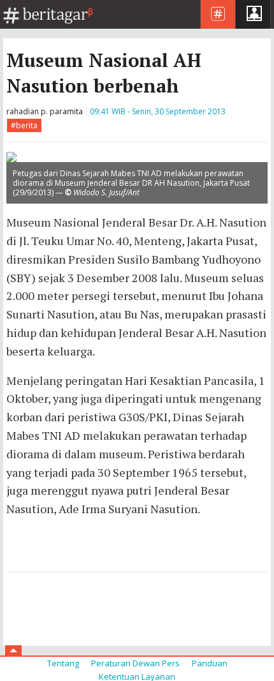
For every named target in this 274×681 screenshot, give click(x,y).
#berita (24, 125)
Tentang (63, 663)
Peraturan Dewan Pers (135, 663)
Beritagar (48, 15)
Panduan (209, 663)
